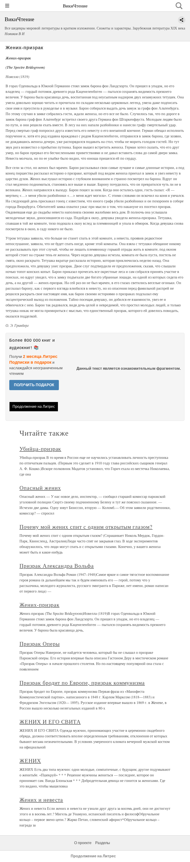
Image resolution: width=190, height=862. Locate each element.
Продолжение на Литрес (34, 406)
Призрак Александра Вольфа (56, 565)
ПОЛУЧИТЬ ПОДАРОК (34, 385)
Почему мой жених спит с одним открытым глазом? (85, 526)
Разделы (102, 843)
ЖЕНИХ (30, 760)
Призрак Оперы (39, 643)
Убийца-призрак (40, 448)
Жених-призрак (39, 604)
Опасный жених (40, 487)
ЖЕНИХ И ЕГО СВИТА (50, 721)
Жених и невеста (41, 799)
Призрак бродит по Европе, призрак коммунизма (82, 682)
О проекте (83, 843)
